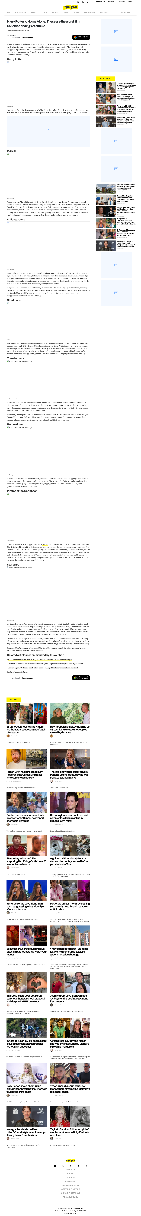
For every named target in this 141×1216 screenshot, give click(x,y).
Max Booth (16, 38)
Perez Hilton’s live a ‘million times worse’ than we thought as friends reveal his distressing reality (126, 120)
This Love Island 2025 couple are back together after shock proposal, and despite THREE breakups (26, 998)
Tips (130, 1)
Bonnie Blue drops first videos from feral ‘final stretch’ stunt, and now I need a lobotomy (125, 198)
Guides (76, 13)
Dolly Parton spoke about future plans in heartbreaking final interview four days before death (27, 1089)
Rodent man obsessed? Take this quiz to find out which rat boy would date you (40, 659)
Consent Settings (70, 1193)
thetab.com (66, 1208)
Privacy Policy (70, 1197)
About (70, 1173)
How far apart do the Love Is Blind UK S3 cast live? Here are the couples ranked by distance (70, 729)
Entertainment (20, 13)
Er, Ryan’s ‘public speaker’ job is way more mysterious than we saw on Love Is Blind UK (126, 232)
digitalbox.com (72, 1213)
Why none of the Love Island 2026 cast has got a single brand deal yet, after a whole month (26, 906)
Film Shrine (104, 13)
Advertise (121, 1)
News (8, 13)
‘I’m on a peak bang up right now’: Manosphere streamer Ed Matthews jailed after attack (70, 1089)
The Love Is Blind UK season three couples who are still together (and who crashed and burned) (126, 108)
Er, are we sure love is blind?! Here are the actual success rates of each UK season (26, 729)
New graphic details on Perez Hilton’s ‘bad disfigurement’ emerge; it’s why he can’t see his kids (26, 1132)
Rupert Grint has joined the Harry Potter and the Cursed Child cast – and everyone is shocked (25, 774)
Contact (111, 1)
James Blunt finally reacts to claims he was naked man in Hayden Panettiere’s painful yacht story (126, 210)
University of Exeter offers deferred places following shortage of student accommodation (126, 187)
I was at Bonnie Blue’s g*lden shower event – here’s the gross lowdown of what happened (126, 97)
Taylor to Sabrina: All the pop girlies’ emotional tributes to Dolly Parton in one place (69, 1132)
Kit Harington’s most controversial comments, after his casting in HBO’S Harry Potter (68, 818)
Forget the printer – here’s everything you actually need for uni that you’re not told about (70, 906)
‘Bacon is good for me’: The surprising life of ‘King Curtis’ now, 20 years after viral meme (26, 861)
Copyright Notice (70, 1189)
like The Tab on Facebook (32, 651)
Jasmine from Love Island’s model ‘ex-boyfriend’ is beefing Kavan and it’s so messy (69, 998)
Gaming (44, 13)
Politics (55, 13)
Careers (70, 1177)
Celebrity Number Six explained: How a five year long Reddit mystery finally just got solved (45, 664)
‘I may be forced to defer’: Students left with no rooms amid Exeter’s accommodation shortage (69, 951)
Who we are (100, 1)
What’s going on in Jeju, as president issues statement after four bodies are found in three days (26, 1043)
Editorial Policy (70, 1185)
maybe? (45, 544)
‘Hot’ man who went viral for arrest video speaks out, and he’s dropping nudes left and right (126, 85)
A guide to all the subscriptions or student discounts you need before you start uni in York (69, 861)
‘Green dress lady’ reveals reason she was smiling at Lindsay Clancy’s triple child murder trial (69, 1043)
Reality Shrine (89, 13)
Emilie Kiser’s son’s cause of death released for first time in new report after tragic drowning (25, 818)
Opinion (66, 13)
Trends (34, 13)
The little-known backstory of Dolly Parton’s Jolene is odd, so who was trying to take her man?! (69, 774)
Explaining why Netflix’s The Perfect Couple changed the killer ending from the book (43, 668)
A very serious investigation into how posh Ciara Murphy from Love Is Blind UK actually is (126, 221)
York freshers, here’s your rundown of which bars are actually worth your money (26, 951)
